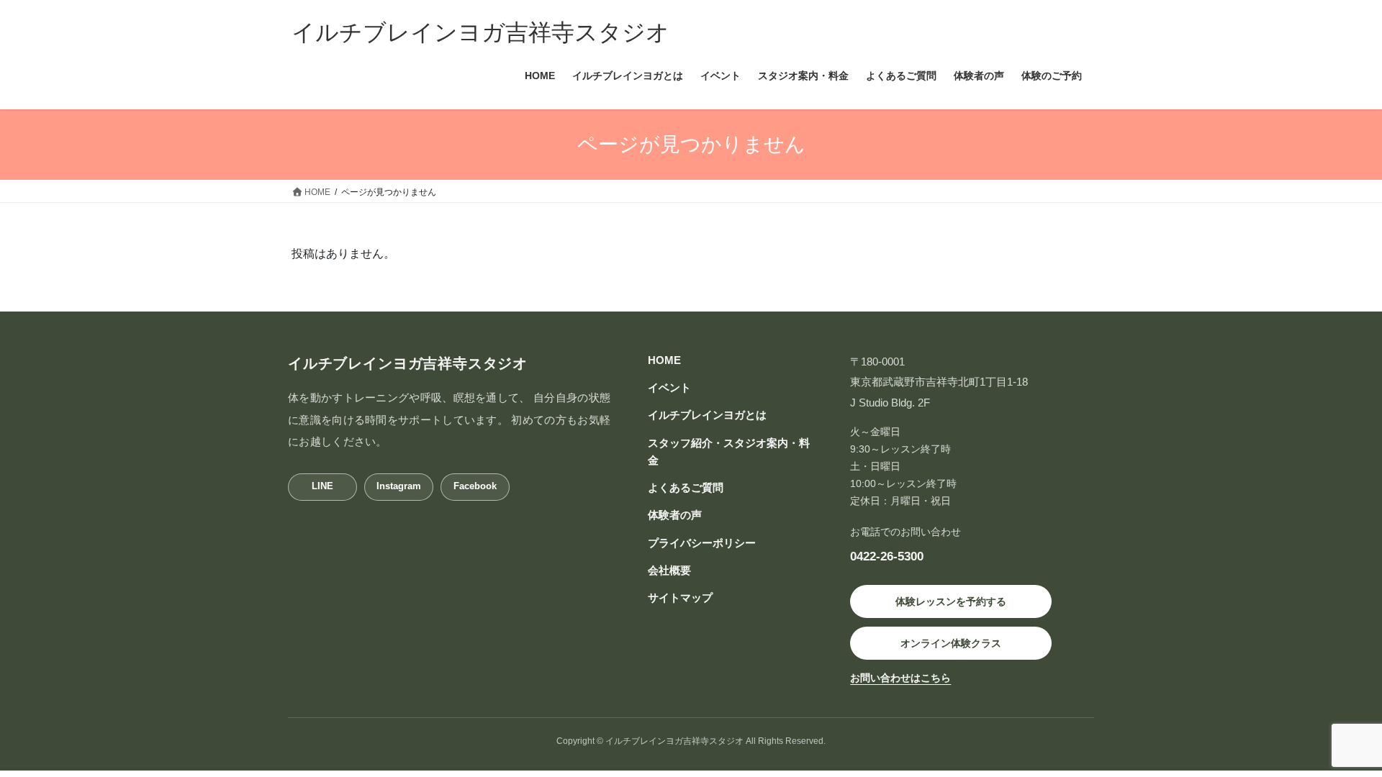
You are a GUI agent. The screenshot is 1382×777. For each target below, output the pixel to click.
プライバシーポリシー (702, 543)
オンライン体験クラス (950, 643)
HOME (664, 360)
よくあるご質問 (685, 487)
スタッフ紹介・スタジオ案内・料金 (729, 451)
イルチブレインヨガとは (707, 415)
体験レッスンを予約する (950, 601)
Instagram (398, 486)
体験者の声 (675, 515)
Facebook (475, 486)
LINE (322, 486)
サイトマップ (680, 597)
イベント (669, 387)
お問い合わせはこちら (900, 677)
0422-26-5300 (886, 556)
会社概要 (669, 570)
